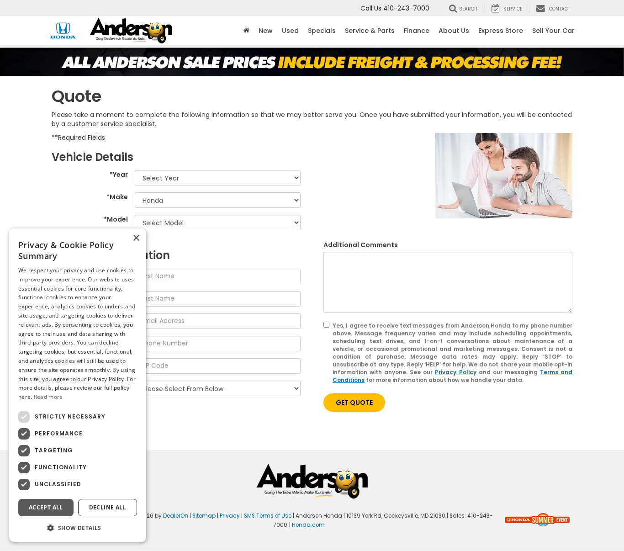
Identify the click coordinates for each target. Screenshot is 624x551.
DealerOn (175, 515)
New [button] (266, 30)
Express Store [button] (500, 30)
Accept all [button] (46, 507)
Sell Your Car (553, 30)
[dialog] (77, 385)
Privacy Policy (455, 372)
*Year (119, 174)
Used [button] (290, 30)
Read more (48, 397)
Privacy (230, 515)
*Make (117, 196)
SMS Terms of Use (267, 515)
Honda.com (308, 525)
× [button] (135, 238)
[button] (77, 527)
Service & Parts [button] (370, 30)
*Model (116, 219)
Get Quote (354, 402)
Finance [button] (416, 30)
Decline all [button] (107, 507)
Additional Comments (360, 244)
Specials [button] (322, 30)
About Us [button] (454, 30)
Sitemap (204, 515)
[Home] (246, 30)
